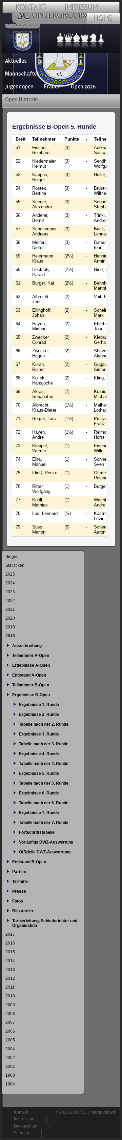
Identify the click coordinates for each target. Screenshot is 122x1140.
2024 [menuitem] (10, 583)
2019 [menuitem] (10, 627)
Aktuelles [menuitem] (16, 60)
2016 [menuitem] (10, 943)
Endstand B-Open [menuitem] (29, 861)
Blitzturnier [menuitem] (23, 911)
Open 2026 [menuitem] (83, 86)
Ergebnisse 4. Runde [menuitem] (39, 753)
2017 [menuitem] (10, 934)
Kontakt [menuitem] (21, 1112)
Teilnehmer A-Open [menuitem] (30, 655)
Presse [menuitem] (19, 891)
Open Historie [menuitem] (21, 99)
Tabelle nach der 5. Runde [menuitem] (43, 783)
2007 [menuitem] (10, 1022)
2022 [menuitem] (10, 600)
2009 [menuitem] (10, 1004)
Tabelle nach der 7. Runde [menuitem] (43, 822)
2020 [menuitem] (10, 618)
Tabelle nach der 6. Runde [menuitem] (43, 803)
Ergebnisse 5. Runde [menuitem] (39, 773)
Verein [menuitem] (73, 60)
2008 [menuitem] (10, 1013)
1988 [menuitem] (10, 1075)
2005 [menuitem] (10, 1040)
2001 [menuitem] (10, 1066)
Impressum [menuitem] (24, 1119)
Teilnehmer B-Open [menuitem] (30, 685)
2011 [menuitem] (10, 987)
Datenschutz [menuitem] (25, 1126)
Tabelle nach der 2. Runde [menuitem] (43, 724)
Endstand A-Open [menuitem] (29, 675)
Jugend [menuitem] (58, 73)
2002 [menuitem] (10, 1057)
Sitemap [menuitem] (21, 1133)
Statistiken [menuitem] (14, 565)
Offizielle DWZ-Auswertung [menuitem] (44, 852)
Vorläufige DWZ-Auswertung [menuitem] (46, 842)
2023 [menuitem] (10, 591)
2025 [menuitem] (10, 574)
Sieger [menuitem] (11, 556)
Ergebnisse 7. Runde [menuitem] (39, 812)
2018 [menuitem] (10, 636)
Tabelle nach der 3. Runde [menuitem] (43, 744)
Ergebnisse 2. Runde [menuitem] (39, 714)
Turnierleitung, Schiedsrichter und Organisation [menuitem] (44, 923)
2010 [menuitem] (10, 996)
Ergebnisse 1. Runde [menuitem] (39, 704)
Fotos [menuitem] (17, 901)
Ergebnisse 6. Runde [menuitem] (39, 793)
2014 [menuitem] (10, 960)
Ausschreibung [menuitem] (27, 645)
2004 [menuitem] (10, 1048)
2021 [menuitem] (10, 609)
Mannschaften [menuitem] (22, 73)
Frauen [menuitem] (52, 86)
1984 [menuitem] (10, 1084)
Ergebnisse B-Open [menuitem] (31, 694)
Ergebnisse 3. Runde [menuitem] (39, 734)
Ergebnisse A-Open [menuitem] (31, 665)
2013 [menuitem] (10, 969)
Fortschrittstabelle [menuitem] (37, 832)
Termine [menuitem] (46, 60)
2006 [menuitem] (10, 1031)
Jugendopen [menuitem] (19, 86)
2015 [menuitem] (10, 952)
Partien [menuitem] (19, 871)
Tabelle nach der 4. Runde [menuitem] (43, 763)
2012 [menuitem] (10, 978)
